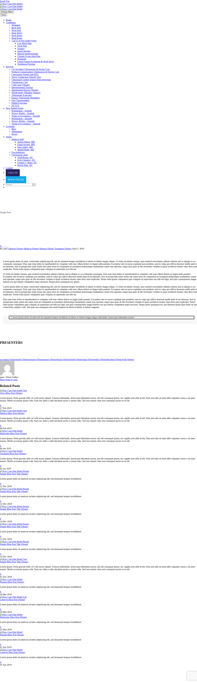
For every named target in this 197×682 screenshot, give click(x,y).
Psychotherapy (18, 152)
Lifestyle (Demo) (15, 248)
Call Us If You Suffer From (24, 41)
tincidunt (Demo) (115, 359)
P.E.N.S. (15, 105)
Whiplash (16, 25)
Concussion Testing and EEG (25, 74)
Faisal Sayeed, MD (26, 144)
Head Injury (17, 38)
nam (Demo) (89, 359)
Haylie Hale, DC (25, 165)
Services (9, 66)
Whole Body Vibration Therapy (26, 92)
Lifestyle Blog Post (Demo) (12, 599)
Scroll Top (5, 1)
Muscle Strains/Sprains (27, 53)
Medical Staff (18, 139)
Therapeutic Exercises (22, 95)
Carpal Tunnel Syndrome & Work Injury (35, 61)
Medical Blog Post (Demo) (12, 413)
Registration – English (22, 111)
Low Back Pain (24, 43)
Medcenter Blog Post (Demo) (13, 433)
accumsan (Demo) (8, 359)
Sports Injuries (23, 51)
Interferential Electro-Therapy (25, 90)
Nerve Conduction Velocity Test (26, 77)
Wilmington (17, 131)
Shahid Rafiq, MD (25, 150)
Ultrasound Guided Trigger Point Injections (31, 79)
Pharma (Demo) (47, 248)
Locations (10, 126)
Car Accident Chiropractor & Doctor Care (31, 69)
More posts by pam (8, 379)
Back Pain (16, 28)
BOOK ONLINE (16, 179)
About (9, 137)
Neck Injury (17, 35)
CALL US (13, 172)
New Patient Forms (14, 108)
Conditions (11, 22)
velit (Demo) (128, 359)
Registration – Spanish (22, 118)
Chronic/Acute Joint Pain (28, 56)
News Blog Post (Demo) (11, 393)
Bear (14, 129)
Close (3, 15)
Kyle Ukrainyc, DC (26, 160)
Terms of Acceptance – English (26, 116)
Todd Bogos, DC (25, 157)
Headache (21, 59)
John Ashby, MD (25, 147)
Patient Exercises (19, 103)
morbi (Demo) (76, 359)
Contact (9, 168)
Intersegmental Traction (22, 87)
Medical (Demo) (31, 248)
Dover (14, 134)
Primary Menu (7, 12)
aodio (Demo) (23, 359)
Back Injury (17, 33)
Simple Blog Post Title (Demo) (14, 474)
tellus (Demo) (101, 359)
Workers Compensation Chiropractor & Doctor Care (35, 72)
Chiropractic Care (20, 82)
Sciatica (20, 48)
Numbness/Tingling (26, 64)
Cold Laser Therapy (21, 85)
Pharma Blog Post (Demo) (12, 582)
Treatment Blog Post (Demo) (13, 453)
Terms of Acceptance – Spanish (26, 124)
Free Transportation (20, 100)
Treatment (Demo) (63, 248)
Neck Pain (16, 30)
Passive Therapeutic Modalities (26, 98)
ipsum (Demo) (63, 359)
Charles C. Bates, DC (27, 162)
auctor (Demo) (50, 359)
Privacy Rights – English (23, 113)
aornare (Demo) (36, 359)
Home (8, 20)
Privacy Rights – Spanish (23, 121)
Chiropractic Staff (20, 155)
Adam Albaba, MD (26, 142)
